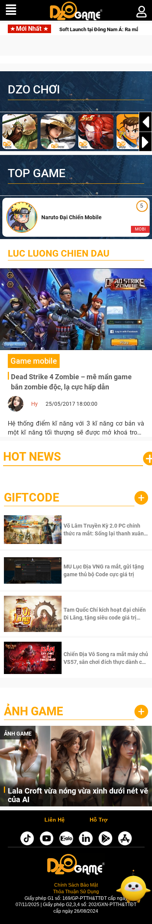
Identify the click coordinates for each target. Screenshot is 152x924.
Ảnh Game (33, 711)
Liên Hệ (54, 820)
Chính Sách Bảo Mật (76, 884)
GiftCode (31, 497)
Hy (34, 404)
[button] (145, 142)
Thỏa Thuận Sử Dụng (76, 891)
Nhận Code (105, 529)
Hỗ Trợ (99, 820)
